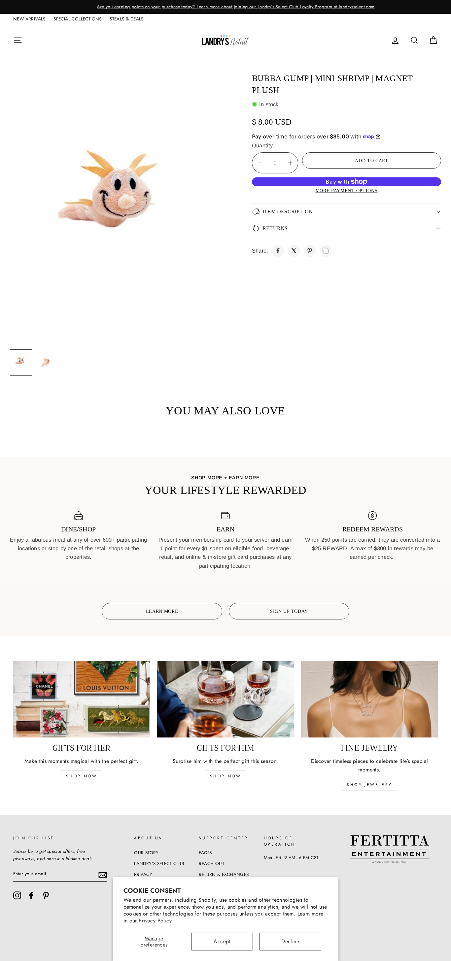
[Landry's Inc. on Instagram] (17, 895)
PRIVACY (143, 874)
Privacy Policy (155, 920)
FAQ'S (205, 852)
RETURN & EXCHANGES (224, 874)
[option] (225, 7)
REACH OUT (211, 863)
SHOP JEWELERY (369, 785)
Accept (222, 941)
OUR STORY (146, 852)
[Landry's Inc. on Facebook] (31, 895)
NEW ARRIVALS (29, 18)
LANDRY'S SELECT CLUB (159, 863)
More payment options (347, 190)
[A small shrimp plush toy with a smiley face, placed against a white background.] (118, 207)
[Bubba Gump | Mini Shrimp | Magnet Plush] (278, 250)
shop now (81, 776)
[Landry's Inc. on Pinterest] (46, 895)
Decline (290, 941)
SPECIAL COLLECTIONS (77, 18)
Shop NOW (225, 776)
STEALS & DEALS (127, 18)
